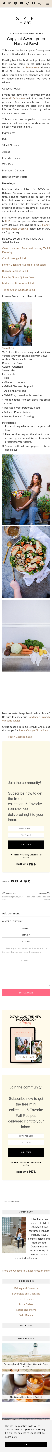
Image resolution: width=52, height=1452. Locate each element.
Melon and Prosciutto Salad (18, 283)
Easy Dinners (26, 1299)
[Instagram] (10, 4)
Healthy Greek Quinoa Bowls (19, 277)
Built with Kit (26, 864)
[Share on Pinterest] (25, 881)
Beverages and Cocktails (26, 1293)
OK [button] (26, 1444)
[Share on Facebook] (16, 881)
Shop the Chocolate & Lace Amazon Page (26, 1271)
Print (11, 348)
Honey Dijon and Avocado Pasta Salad (24, 265)
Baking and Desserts (26, 1288)
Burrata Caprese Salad (15, 271)
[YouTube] (21, 4)
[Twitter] (4, 4)
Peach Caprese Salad (20, 737)
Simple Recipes (35, 33)
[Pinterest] (15, 4)
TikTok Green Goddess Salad (18, 290)
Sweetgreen (33, 67)
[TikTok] (27, 4)
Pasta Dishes (26, 1304)
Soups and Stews (26, 1310)
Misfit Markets (17, 98)
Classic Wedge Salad (14, 258)
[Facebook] (33, 4)
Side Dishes (26, 1315)
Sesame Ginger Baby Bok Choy (12, 896)
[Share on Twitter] (21, 881)
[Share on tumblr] (29, 881)
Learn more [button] (11, 1437)
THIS (8, 221)
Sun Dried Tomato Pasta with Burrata (38, 896)
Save (5, 348)
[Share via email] (12, 881)
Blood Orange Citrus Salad (34, 730)
